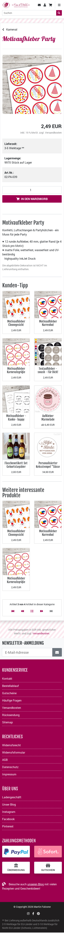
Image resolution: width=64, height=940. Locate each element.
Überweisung (16, 870)
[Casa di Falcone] (16, 4)
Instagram (8, 812)
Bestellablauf (10, 686)
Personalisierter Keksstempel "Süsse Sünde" (48, 466)
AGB (5, 760)
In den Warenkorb (34, 199)
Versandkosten (53, 132)
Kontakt (7, 678)
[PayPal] (16, 851)
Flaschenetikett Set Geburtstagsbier (16, 464)
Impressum (9, 774)
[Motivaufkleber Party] (32, 84)
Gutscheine (9, 693)
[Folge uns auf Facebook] (33, 913)
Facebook (8, 819)
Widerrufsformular (13, 752)
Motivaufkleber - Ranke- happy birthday (16, 419)
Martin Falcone (42, 906)
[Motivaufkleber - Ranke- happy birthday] (16, 399)
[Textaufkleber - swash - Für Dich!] (48, 351)
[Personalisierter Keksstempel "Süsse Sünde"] (48, 446)
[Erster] (12, 611)
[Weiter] (41, 611)
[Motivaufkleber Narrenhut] (48, 304)
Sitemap (7, 722)
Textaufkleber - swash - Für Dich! (48, 370)
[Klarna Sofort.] (48, 851)
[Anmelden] (57, 652)
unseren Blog (35, 884)
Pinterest (8, 826)
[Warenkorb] (50, 5)
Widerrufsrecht (11, 745)
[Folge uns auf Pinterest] (38, 913)
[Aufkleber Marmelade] (48, 399)
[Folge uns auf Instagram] (28, 913)
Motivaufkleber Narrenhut (48, 323)
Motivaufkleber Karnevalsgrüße (16, 370)
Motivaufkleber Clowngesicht (16, 323)
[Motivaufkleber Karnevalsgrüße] (16, 351)
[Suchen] (59, 13)
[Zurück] (22, 611)
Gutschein (48, 870)
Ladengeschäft (11, 797)
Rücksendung (11, 715)
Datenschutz (10, 767)
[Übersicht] (32, 611)
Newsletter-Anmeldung (23, 643)
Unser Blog (9, 804)
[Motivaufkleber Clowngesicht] (16, 304)
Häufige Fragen (12, 700)
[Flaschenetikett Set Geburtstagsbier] (16, 446)
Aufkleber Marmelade (48, 417)
